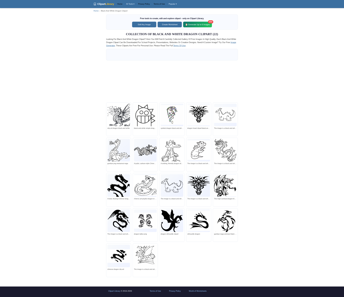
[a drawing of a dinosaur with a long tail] (172, 185)
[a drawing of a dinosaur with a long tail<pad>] (225, 115)
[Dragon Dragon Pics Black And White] (198, 115)
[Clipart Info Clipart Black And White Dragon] (145, 118)
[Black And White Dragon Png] (172, 115)
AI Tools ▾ (130, 4)
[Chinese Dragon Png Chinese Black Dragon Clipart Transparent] (225, 223)
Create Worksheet (170, 24)
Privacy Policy (144, 4)
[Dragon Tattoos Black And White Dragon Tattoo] (145, 221)
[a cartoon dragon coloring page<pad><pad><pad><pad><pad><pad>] (198, 150)
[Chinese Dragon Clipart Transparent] (118, 256)
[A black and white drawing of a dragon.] (118, 220)
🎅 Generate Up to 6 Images (198, 24)
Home (119, 4)
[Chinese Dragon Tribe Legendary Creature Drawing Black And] (198, 220)
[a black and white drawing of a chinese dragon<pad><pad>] (225, 150)
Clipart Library (114, 291)
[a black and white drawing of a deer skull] (198, 185)
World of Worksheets (198, 291)
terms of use (179, 45)
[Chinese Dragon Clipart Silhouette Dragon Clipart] (172, 221)
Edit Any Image (144, 24)
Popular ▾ (173, 4)
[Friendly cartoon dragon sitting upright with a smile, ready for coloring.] (172, 152)
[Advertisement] (172, 81)
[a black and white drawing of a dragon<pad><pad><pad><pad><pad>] (145, 256)
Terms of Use (159, 4)
